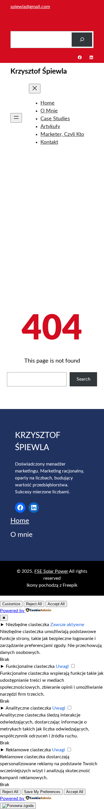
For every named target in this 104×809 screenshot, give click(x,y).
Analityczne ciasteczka (28, 708)
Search (83, 379)
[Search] (82, 39)
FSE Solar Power (51, 571)
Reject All (34, 604)
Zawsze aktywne (67, 624)
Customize (11, 604)
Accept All (56, 604)
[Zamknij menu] (34, 88)
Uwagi (62, 666)
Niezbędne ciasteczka (27, 624)
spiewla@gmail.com (30, 6)
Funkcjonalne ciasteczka (30, 666)
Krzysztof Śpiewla (38, 71)
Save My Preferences (42, 792)
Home (19, 520)
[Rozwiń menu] (16, 118)
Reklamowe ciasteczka (28, 750)
